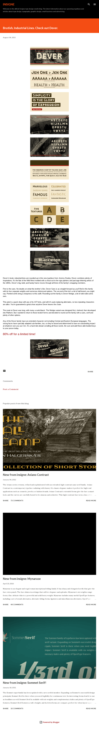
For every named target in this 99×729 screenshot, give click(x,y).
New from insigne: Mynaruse (22, 578)
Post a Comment (10, 389)
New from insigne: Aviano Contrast (26, 474)
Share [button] (90, 372)
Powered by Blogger (51, 722)
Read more (91, 500)
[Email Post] (4, 372)
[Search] (88, 4)
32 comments (17, 708)
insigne (8, 4)
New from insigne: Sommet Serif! (24, 682)
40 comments (17, 604)
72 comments (17, 500)
